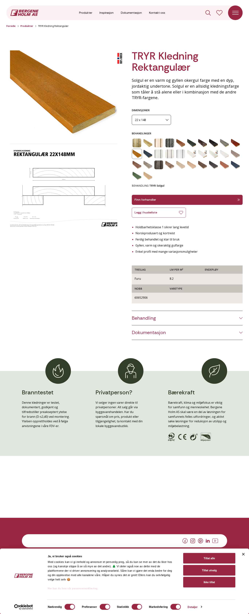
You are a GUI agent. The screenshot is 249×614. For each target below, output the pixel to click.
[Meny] (235, 12)
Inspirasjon (107, 13)
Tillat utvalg (209, 570)
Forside (10, 26)
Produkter (85, 13)
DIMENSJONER (141, 110)
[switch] (105, 607)
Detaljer (193, 606)
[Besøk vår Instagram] (192, 540)
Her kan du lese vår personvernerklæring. (73, 588)
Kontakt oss (157, 13)
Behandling (144, 318)
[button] (63, 94)
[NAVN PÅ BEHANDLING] (137, 143)
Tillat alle (209, 558)
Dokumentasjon (131, 13)
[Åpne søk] (208, 13)
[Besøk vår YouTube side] (215, 540)
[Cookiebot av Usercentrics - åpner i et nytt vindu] (24, 607)
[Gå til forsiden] (24, 12)
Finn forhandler (145, 200)
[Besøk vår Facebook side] (185, 541)
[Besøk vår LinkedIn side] (208, 540)
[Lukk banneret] (243, 554)
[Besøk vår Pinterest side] (200, 541)
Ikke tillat (209, 582)
